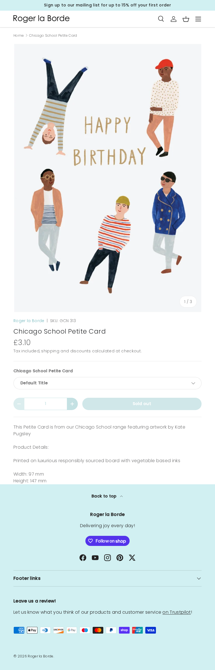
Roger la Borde (28, 321)
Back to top (105, 496)
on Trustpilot (176, 612)
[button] (186, 19)
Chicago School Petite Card (53, 35)
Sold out (142, 403)
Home (18, 35)
